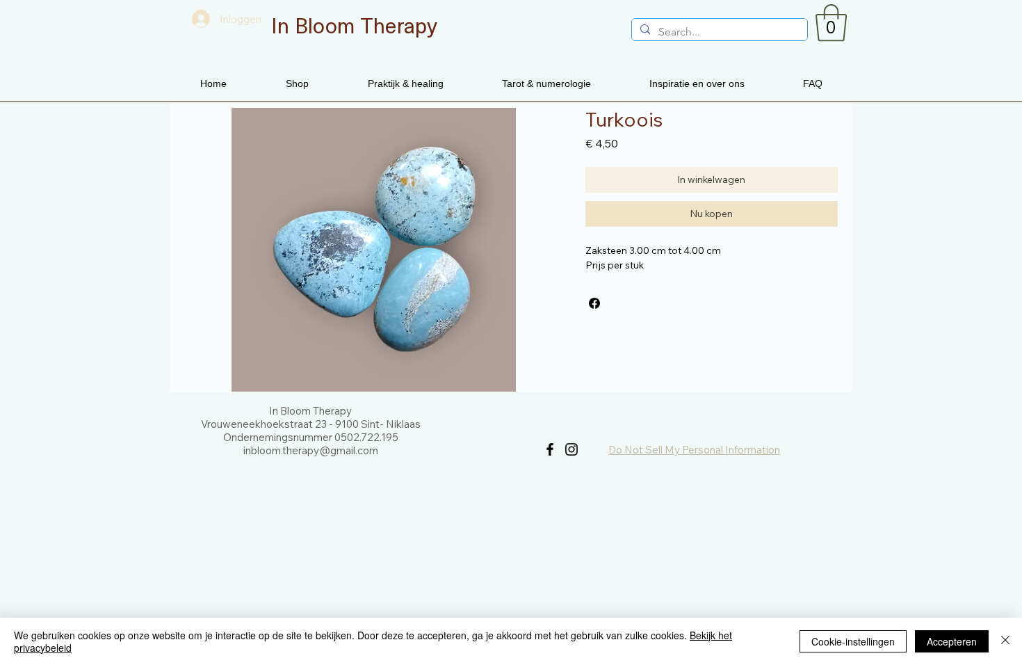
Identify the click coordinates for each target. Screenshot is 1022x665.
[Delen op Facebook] (594, 303)
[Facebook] (550, 449)
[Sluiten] (1005, 641)
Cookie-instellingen (853, 641)
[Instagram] (571, 449)
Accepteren (952, 641)
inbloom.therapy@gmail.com (310, 450)
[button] (831, 23)
